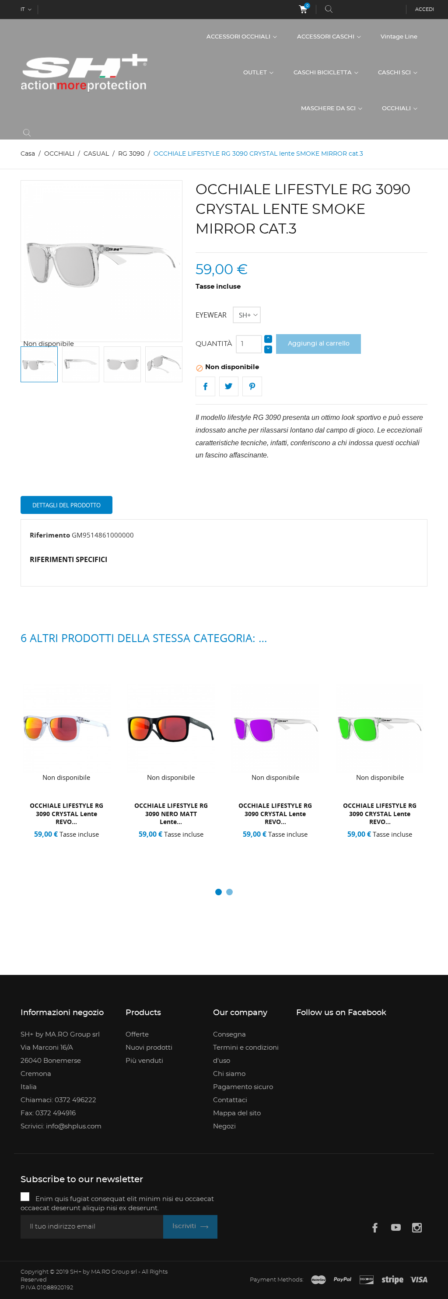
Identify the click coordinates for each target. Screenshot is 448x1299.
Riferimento (50, 535)
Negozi (224, 1126)
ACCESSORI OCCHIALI (239, 37)
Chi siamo (229, 1074)
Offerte (137, 1034)
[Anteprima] (69, 845)
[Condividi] (205, 386)
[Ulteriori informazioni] (90, 846)
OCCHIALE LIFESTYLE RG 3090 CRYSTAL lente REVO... (66, 813)
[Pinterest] (252, 386)
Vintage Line (399, 37)
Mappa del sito (237, 1113)
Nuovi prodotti (149, 1047)
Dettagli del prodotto (66, 505)
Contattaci (230, 1100)
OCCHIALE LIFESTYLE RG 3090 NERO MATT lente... (171, 813)
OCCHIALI (397, 109)
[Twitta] (229, 386)
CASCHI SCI (395, 73)
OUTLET (255, 73)
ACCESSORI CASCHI (326, 37)
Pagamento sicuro (243, 1087)
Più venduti (144, 1061)
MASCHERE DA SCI (329, 109)
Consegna (229, 1034)
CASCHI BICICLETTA (323, 73)
